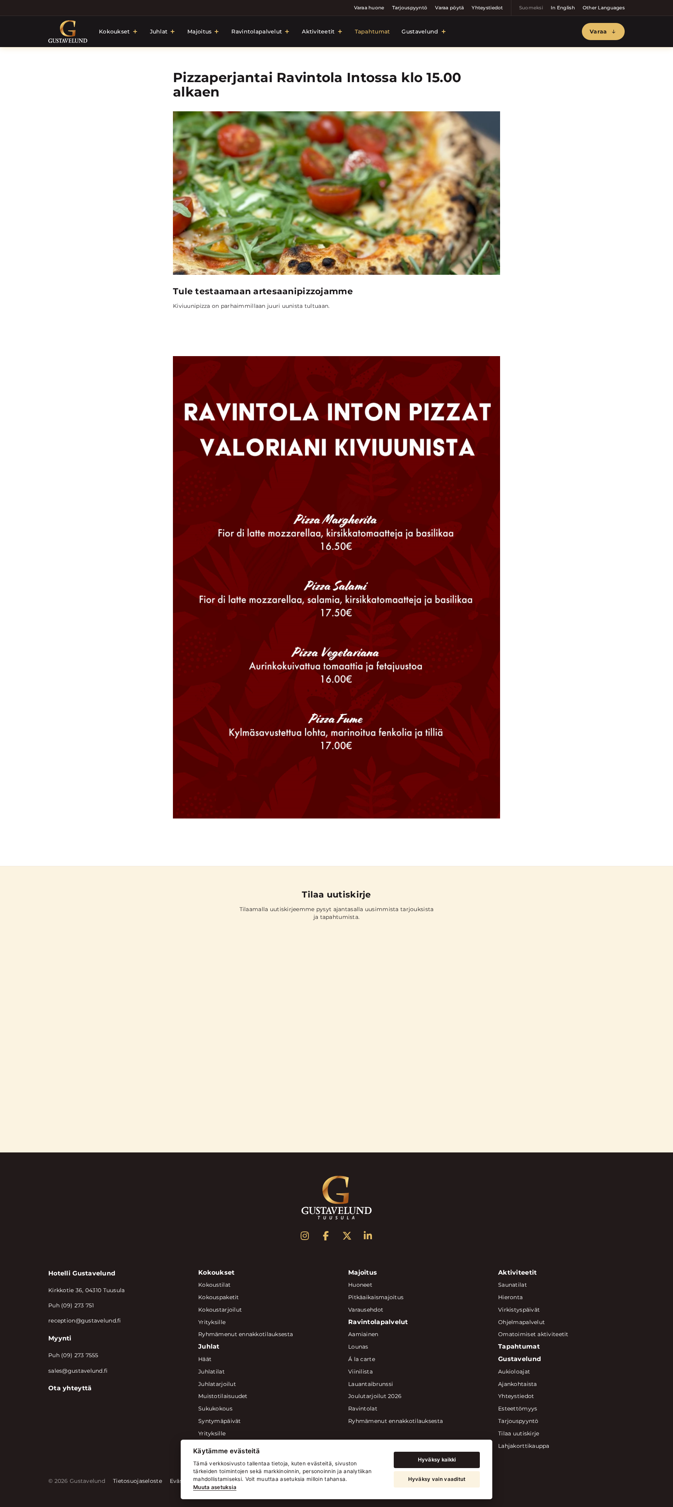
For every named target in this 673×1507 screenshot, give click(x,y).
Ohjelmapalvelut (521, 1322)
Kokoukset (114, 31)
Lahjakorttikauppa (524, 1445)
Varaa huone (369, 8)
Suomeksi (531, 8)
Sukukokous (215, 1408)
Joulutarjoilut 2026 (375, 1396)
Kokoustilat (214, 1284)
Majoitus (199, 31)
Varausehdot (365, 1309)
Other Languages (604, 8)
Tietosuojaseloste (137, 1481)
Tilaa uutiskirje (518, 1433)
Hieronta (510, 1297)
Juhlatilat (211, 1371)
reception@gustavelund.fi (84, 1320)
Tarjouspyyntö (410, 8)
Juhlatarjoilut (217, 1384)
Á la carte (361, 1359)
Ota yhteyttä (70, 1388)
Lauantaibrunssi (370, 1384)
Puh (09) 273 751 (71, 1305)
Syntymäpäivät (219, 1420)
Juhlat (159, 31)
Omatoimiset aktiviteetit (533, 1334)
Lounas (358, 1346)
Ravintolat (362, 1408)
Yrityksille (212, 1322)
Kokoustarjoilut (220, 1309)
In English (563, 8)
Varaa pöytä (449, 8)
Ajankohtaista (517, 1384)
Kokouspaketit (218, 1297)
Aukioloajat (514, 1371)
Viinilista (360, 1371)
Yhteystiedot (487, 8)
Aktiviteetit (318, 31)
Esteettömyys (517, 1408)
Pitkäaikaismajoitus (375, 1297)
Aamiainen (363, 1334)
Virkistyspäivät (519, 1309)
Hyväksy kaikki (437, 1459)
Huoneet (360, 1284)
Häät (204, 1359)
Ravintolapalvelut (256, 31)
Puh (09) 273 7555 (73, 1355)
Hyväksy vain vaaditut (437, 1479)
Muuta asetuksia (214, 1487)
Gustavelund (420, 31)
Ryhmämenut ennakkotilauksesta (245, 1334)
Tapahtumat (372, 31)
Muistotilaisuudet (223, 1396)
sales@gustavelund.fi (78, 1370)
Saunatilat (512, 1284)
